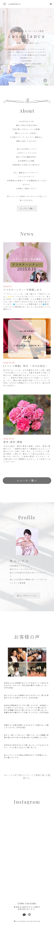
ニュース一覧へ (27, 480)
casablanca (14, 4)
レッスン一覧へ (27, 208)
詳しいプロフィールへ (27, 595)
